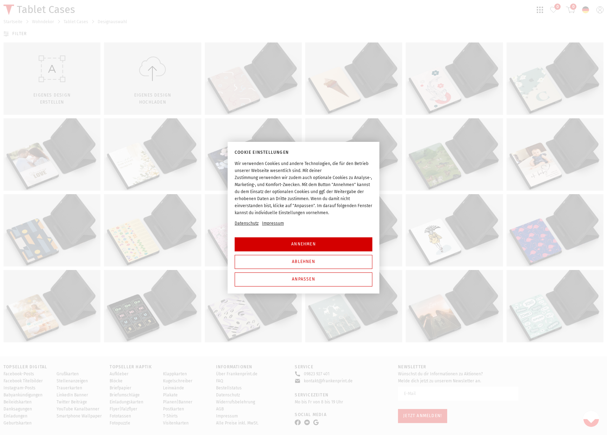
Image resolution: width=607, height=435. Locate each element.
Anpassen (303, 279)
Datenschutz (247, 223)
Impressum (273, 223)
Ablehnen (303, 261)
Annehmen (303, 244)
